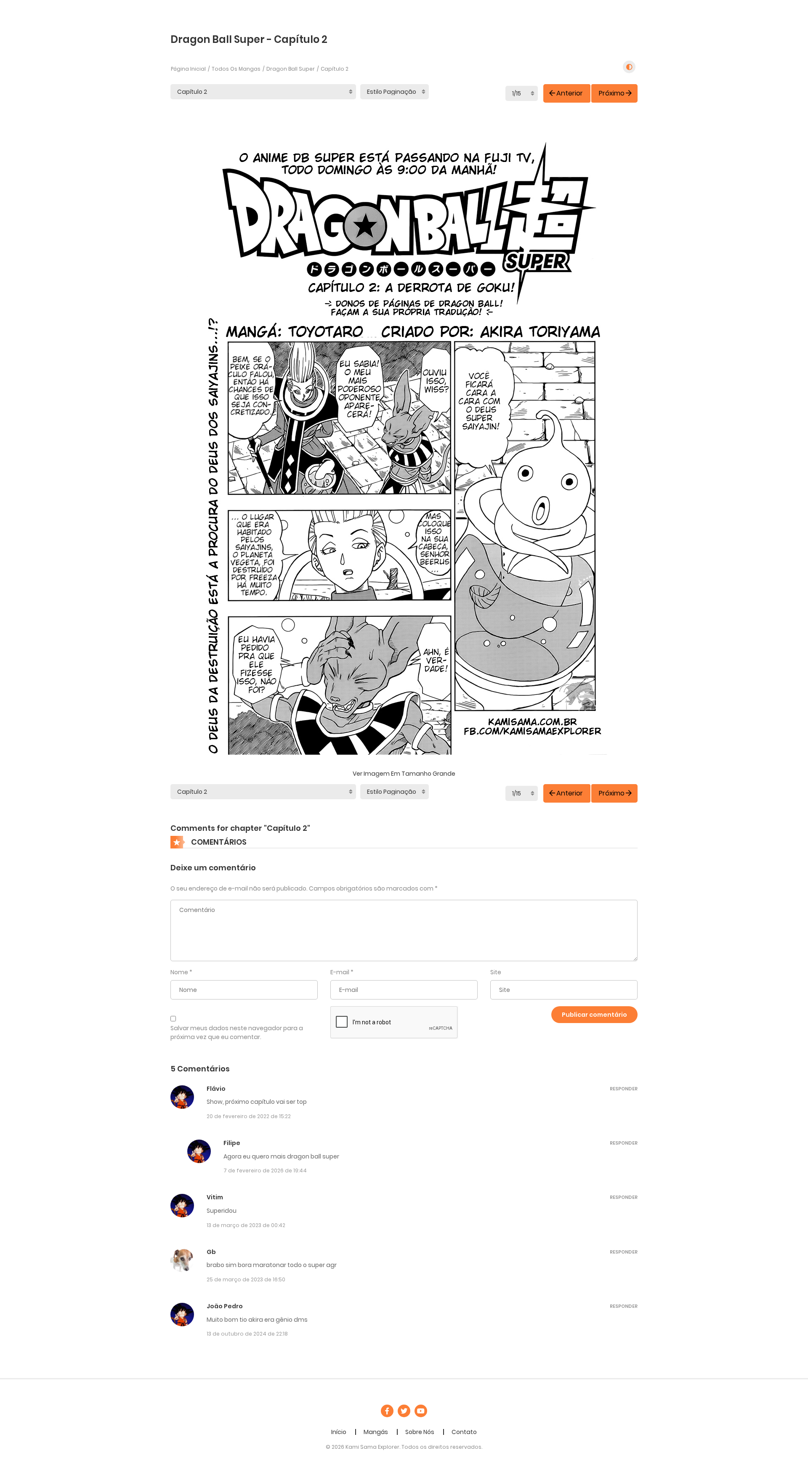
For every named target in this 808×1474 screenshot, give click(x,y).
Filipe (231, 1143)
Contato (464, 1432)
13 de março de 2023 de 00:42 (246, 1225)
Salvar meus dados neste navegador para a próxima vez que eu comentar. (236, 1032)
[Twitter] (404, 1411)
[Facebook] (387, 1411)
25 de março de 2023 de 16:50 (246, 1279)
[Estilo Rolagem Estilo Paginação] (394, 91)
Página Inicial (188, 68)
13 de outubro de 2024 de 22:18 (247, 1333)
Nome (179, 972)
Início (338, 1432)
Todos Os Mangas (236, 68)
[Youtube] (421, 1411)
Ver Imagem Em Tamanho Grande (404, 773)
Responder (624, 1088)
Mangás (376, 1432)
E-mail (339, 972)
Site (495, 972)
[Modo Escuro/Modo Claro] (629, 67)
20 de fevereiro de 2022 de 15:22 (249, 1116)
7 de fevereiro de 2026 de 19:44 (265, 1170)
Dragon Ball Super (290, 68)
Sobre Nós (419, 1432)
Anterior (569, 93)
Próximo (612, 93)
